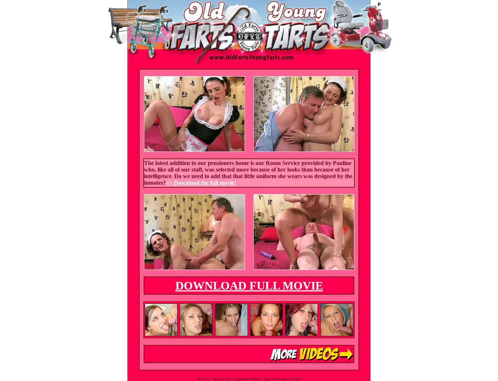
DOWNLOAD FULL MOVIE (249, 285)
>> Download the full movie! (201, 183)
